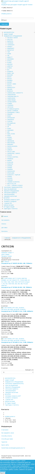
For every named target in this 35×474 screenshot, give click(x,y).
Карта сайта (5, 445)
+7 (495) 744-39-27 (6, 7)
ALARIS (9, 62)
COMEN (9, 103)
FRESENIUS (10, 119)
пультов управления (10, 189)
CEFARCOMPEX (11, 102)
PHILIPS (9, 155)
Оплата (3, 224)
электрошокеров (9, 194)
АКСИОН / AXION (12, 37)
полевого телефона (10, 201)
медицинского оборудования (13, 36)
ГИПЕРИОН (10, 45)
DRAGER (9, 114)
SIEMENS (10, 169)
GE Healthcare (11, 123)
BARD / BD (10, 73)
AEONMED (10, 59)
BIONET (9, 82)
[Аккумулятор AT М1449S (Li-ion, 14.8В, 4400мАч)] (15, 308)
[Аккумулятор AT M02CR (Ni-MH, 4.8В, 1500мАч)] (5, 261)
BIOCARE (10, 75)
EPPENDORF (11, 118)
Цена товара (5, 254)
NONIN (9, 148)
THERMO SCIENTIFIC (13, 182)
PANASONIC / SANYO (13, 153)
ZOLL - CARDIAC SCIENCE (15, 185)
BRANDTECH (11, 87)
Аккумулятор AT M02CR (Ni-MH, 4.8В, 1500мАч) (16, 263)
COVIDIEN (10, 105)
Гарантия (4, 442)
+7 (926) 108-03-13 (6, 10)
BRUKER (9, 89)
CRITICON (10, 107)
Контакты (4, 231)
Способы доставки (7, 439)
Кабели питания (9, 205)
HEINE (9, 125)
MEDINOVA (10, 141)
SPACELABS (10, 173)
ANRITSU (10, 66)
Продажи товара (6, 256)
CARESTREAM (11, 100)
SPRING (9, 176)
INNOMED (10, 130)
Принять (2, 473)
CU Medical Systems (13, 109)
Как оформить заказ (7, 433)
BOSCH (9, 86)
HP (8, 126)
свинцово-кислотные (10, 196)
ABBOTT (9, 57)
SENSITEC (10, 164)
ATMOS (9, 68)
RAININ (9, 160)
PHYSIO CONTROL (12, 157)
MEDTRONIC (11, 143)
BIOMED (9, 80)
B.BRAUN (10, 71)
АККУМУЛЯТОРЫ (9, 32)
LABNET (9, 139)
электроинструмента (10, 192)
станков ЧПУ (8, 203)
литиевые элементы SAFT (12, 199)
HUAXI (9, 128)
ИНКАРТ (9, 46)
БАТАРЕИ (6, 198)
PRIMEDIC (10, 159)
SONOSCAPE (11, 171)
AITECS (9, 61)
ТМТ (8, 52)
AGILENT (10, 64)
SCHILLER (10, 162)
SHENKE (9, 166)
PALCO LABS (11, 151)
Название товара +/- (7, 252)
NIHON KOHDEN (12, 146)
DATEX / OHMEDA (12, 110)
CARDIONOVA (11, 94)
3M (8, 55)
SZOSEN (9, 178)
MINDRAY (10, 144)
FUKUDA (9, 121)
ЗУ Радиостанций (9, 207)
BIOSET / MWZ (11, 84)
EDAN (9, 116)
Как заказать (5, 220)
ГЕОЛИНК (10, 43)
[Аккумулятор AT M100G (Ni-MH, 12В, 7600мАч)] (15, 282)
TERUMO (10, 180)
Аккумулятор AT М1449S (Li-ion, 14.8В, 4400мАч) (17, 311)
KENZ (9, 135)
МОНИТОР (10, 50)
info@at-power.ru (6, 14)
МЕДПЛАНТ (10, 48)
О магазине (4, 430)
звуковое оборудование (11, 191)
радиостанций (8, 34)
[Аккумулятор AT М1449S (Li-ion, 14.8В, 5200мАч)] (15, 339)
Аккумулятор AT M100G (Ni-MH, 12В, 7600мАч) (16, 287)
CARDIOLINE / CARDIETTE (15, 93)
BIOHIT (9, 77)
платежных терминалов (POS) (13, 187)
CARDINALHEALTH (12, 96)
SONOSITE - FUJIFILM (13, 175)
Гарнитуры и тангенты (10, 208)
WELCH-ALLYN (11, 183)
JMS (8, 132)
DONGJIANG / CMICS (13, 112)
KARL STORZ (11, 134)
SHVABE (9, 167)
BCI (8, 70)
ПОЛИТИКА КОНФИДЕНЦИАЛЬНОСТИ (13, 448)
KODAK (9, 137)
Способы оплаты (6, 436)
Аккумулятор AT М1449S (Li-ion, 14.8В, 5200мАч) (17, 342)
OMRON (9, 150)
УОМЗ (9, 53)
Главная (6, 238)
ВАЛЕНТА (10, 41)
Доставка (4, 227)
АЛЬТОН (9, 39)
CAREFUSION (11, 98)
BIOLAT (9, 78)
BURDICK (10, 91)
